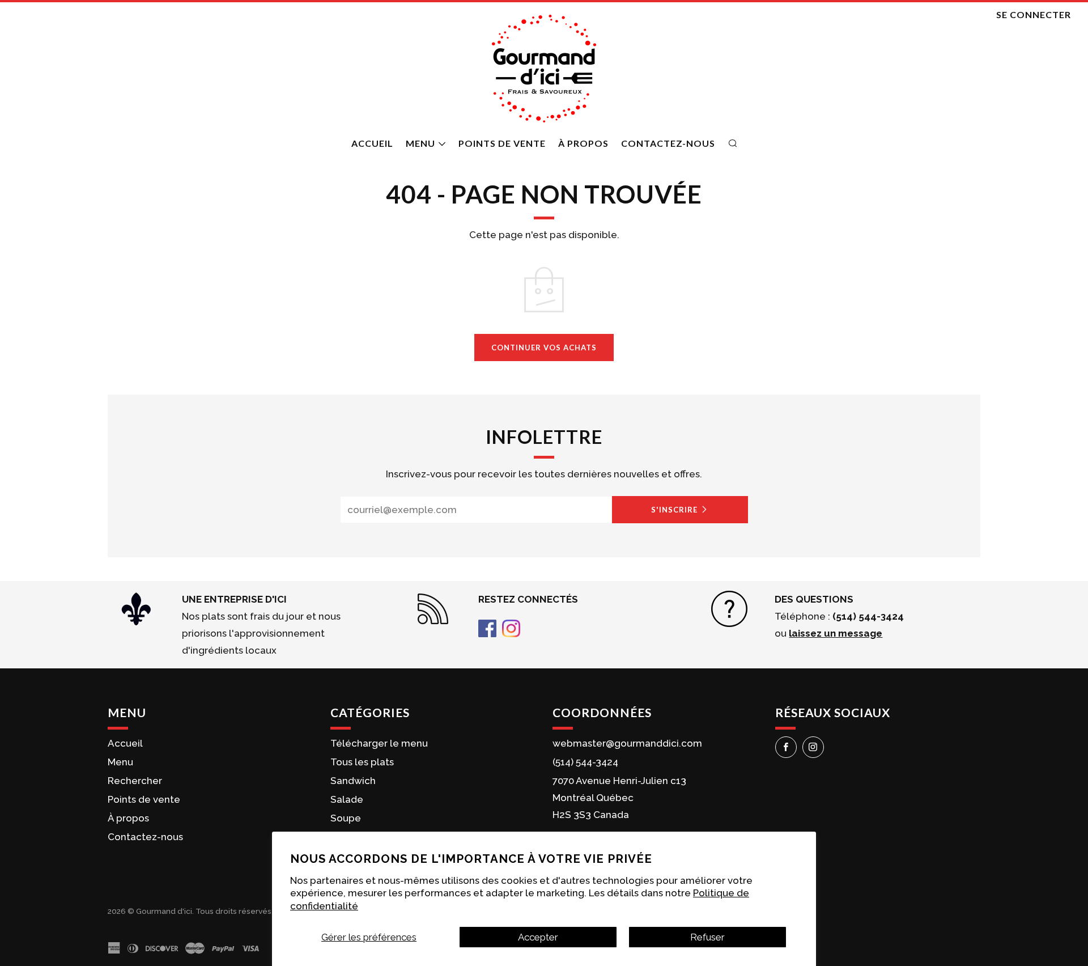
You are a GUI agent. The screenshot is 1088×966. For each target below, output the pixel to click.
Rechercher (135, 780)
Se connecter (1033, 14)
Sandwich (353, 780)
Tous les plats (362, 762)
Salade (346, 799)
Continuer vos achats (544, 347)
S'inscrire (674, 509)
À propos (583, 143)
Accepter (538, 937)
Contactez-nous (668, 143)
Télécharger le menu (379, 743)
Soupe (345, 818)
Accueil (372, 143)
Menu (420, 143)
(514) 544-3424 (585, 762)
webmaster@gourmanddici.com (627, 743)
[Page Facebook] (487, 627)
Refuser (707, 937)
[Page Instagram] (511, 627)
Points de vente (502, 143)
